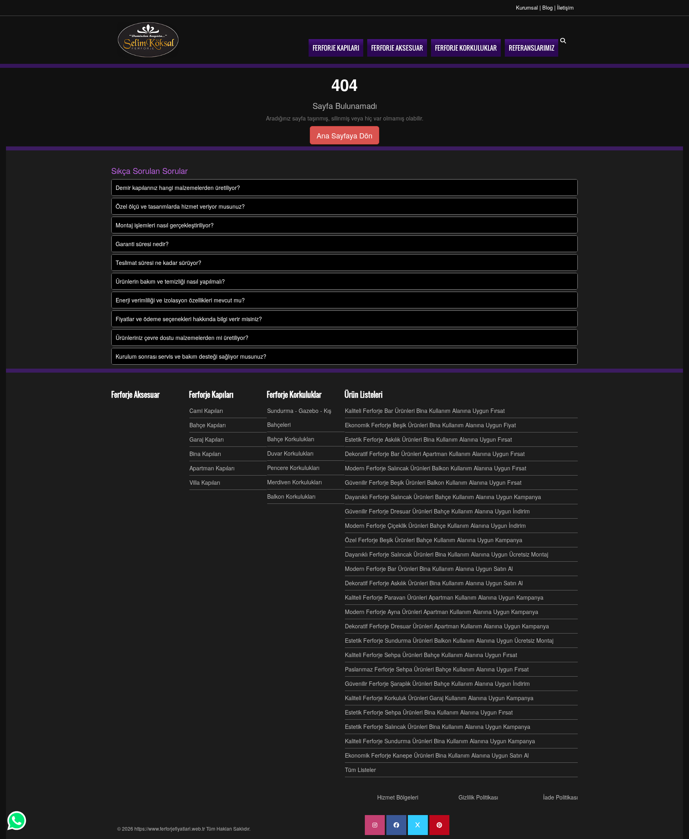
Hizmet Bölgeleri (397, 797)
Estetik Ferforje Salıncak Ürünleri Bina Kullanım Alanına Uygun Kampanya (437, 726)
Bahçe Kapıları (207, 425)
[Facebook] (396, 825)
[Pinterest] (439, 825)
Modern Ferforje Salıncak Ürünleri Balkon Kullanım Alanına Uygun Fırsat (435, 468)
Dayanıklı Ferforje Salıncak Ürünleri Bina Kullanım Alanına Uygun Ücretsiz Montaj (446, 554)
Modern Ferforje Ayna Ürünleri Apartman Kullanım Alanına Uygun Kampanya (441, 612)
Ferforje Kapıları (211, 394)
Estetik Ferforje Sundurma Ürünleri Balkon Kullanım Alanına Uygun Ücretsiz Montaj (449, 640)
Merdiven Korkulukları (294, 482)
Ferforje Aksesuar (135, 394)
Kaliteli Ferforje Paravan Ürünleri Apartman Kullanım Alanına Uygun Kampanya (444, 597)
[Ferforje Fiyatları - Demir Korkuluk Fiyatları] (148, 40)
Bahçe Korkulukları (290, 439)
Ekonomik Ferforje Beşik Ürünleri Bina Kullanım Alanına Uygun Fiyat (430, 425)
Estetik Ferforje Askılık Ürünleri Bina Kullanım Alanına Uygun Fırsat (428, 439)
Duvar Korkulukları (290, 453)
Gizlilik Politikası (478, 797)
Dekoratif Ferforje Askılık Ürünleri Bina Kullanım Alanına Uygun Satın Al (434, 583)
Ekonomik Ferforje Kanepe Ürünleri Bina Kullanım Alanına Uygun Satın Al (437, 755)
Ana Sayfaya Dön (344, 135)
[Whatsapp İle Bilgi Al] (17, 821)
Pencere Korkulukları (293, 468)
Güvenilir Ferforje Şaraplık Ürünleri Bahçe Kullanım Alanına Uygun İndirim (437, 683)
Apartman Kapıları (211, 468)
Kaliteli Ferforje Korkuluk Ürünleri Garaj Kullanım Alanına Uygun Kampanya (439, 698)
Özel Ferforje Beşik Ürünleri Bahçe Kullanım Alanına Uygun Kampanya (433, 540)
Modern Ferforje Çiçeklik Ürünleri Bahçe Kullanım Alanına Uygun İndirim (435, 525)
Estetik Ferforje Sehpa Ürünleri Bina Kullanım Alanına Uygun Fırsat (429, 712)
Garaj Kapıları (206, 439)
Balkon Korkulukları (291, 496)
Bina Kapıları (205, 454)
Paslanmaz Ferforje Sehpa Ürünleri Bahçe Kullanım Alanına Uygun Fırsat (437, 669)
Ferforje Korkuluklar (294, 394)
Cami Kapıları (206, 411)
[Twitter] (418, 825)
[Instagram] (375, 825)
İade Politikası (560, 797)
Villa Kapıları (204, 482)
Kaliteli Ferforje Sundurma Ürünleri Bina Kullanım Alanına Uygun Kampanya (440, 741)
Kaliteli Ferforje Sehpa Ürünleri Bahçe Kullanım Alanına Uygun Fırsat (431, 655)
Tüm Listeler (360, 770)
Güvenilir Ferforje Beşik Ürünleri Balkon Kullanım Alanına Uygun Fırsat (433, 482)
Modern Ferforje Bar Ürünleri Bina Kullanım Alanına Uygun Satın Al (429, 568)
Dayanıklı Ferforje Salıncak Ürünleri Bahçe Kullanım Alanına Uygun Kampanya (443, 497)
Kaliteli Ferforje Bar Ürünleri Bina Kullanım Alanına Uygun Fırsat (425, 411)
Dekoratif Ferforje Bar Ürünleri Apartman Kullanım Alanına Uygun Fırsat (435, 454)
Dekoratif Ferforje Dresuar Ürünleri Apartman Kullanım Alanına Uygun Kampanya (447, 626)
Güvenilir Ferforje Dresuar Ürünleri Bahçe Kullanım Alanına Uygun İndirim (437, 511)
